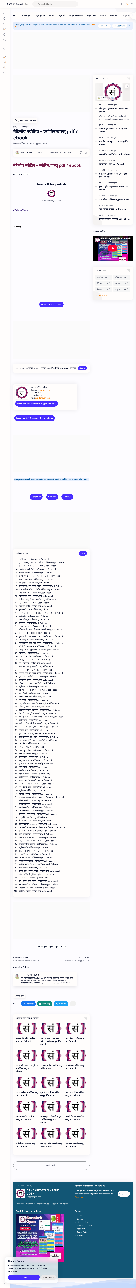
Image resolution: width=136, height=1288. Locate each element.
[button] (131, 4)
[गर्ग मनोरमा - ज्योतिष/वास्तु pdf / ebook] (76, 1055)
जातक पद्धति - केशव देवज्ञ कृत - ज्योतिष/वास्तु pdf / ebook (50, 1119)
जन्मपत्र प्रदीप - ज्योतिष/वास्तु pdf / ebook (51, 1145)
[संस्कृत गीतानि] (91, 15)
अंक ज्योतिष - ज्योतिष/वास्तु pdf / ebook (114, 154)
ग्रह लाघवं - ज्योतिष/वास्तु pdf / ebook (74, 1145)
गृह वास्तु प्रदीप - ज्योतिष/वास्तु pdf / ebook (51, 1067)
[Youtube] (45, 1204)
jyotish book (44, 390)
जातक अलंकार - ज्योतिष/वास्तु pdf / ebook (26, 1094)
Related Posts (22, 553)
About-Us (79, 1197)
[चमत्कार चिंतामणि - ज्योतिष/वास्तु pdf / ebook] (27, 1028)
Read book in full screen (51, 304)
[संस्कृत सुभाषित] (40, 15)
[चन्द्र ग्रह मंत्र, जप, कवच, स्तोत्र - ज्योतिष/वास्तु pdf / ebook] (51, 1028)
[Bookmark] (122, 4)
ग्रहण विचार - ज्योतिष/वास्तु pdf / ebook (74, 1039)
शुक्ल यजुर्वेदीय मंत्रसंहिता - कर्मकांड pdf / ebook (114, 188)
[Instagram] (29, 1204)
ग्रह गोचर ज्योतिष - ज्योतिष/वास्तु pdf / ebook (50, 1094)
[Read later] (81, 153)
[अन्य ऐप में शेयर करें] (73, 1003)
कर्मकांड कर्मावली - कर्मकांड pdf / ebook (114, 219)
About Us (67, 497)
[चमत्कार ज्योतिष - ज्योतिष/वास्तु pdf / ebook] (27, 1106)
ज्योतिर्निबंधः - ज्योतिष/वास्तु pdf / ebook (25, 1145)
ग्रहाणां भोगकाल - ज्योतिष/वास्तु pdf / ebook (74, 1118)
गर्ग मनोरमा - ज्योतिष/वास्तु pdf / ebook (74, 1067)
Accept (24, 1277)
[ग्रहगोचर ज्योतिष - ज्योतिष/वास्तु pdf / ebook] (76, 1082)
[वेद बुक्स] (110, 205)
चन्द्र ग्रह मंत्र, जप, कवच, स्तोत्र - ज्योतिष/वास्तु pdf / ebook (50, 1041)
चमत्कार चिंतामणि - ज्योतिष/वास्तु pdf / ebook (25, 1039)
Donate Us (36, 497)
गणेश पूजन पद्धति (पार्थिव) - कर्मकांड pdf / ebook (114, 110)
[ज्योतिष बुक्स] (113, 150)
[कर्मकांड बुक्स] (26, 15)
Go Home (52, 497)
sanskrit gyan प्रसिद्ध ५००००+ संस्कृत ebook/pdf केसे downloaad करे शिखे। (47, 368)
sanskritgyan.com (42, 398)
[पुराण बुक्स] (112, 160)
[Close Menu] (130, 26)
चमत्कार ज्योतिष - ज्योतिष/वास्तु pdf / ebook (25, 1118)
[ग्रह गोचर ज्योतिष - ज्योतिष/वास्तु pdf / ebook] (51, 1082)
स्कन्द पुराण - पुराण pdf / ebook (111, 164)
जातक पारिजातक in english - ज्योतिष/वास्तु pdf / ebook (27, 1068)
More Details (48, 1277)
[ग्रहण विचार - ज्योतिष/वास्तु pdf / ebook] (76, 1028)
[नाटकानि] (103, 15)
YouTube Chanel (120, 26)
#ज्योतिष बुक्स (19, 996)
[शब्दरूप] (51, 15)
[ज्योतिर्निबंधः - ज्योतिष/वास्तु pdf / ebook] (27, 1133)
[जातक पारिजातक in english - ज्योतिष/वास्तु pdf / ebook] (27, 1055)
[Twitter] (38, 1204)
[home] (15, 15)
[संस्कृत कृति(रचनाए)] (76, 15)
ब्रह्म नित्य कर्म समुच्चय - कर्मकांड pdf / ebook (113, 143)
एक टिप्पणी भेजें (51, 1165)
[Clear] (75, 4)
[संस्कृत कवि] (61, 15)
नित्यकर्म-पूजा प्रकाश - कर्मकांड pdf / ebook (113, 130)
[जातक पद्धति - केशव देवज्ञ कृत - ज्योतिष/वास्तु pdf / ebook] (51, 1106)
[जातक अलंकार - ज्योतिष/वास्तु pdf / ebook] (27, 1082)
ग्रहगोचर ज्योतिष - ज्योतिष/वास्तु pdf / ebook (74, 1094)
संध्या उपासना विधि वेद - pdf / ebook (113, 209)
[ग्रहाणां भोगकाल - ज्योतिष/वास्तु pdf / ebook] (76, 1106)
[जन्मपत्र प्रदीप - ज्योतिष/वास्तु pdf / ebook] (51, 1133)
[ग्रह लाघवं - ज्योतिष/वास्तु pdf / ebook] (76, 1133)
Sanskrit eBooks (15, 4)
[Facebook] (20, 1204)
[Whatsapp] (64, 1204)
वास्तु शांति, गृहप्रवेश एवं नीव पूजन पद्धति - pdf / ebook (113, 175)
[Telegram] (54, 1204)
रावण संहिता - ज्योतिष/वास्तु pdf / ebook (114, 199)
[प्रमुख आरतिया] (128, 15)
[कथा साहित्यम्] (114, 15)
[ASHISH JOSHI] (26, 152)
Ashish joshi (72, 1274)
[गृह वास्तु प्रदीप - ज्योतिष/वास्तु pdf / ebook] (51, 1055)
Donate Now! (104, 26)
